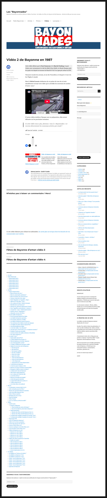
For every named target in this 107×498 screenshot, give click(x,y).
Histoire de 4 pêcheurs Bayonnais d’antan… (21, 306)
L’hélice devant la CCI (15, 382)
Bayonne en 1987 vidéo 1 (16, 432)
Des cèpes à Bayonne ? (15, 334)
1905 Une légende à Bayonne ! (16, 420)
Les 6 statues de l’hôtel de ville (17, 374)
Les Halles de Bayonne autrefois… (18, 318)
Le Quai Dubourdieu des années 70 (18, 380)
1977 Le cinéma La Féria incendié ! (17, 400)
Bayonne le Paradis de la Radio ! (18, 377)
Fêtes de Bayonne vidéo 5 (16, 448)
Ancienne (11, 76)
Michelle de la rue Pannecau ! (17, 305)
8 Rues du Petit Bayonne (17, 359)
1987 (8, 76)
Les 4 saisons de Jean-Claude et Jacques (20, 303)
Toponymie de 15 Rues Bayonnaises (20, 362)
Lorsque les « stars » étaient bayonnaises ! (20, 309)
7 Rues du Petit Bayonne (17, 357)
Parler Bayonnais (18, 21)
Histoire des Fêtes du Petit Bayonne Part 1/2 (22, 412)
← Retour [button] (79, 99)
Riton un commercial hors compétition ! (88, 224)
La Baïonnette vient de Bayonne (18, 371)
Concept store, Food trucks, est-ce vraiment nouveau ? (23, 329)
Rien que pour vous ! (83, 254)
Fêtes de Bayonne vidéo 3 (16, 445)
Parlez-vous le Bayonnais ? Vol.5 (17, 465)
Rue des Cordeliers (16, 352)
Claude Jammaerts (14, 410)
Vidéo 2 (12, 80)
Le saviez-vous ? (13, 336)
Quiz (79, 177)
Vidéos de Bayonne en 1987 (16, 430)
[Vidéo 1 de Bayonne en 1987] (49, 160)
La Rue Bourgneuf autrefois (17, 379)
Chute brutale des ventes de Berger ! (20, 407)
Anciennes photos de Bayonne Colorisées (88, 220)
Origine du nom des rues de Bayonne (19, 346)
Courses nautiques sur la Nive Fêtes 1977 (19, 427)
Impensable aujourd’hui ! (16, 338)
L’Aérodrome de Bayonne (16, 364)
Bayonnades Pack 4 (14, 283)
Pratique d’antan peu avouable (17, 331)
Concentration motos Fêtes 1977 (17, 428)
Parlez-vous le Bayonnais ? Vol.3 (17, 461)
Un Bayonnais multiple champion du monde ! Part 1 (23, 415)
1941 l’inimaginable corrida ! (17, 342)
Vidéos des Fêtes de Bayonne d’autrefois (19, 438)
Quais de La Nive (16, 356)
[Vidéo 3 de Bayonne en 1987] (65, 160)
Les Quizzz (56, 21)
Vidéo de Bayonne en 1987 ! (32, 164)
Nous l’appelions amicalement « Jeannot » (20, 308)
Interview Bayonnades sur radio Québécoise (89, 216)
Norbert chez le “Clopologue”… (18, 311)
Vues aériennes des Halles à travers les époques (22, 323)
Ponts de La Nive (16, 354)
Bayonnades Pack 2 (14, 280)
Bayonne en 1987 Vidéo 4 (16, 437)
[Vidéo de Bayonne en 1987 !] (32, 158)
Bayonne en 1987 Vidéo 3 (16, 435)
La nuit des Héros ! (15, 376)
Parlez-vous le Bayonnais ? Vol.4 (17, 463)
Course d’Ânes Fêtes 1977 (15, 425)
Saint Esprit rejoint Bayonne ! (17, 372)
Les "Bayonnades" (17, 11)
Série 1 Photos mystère (14, 394)
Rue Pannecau (15, 349)
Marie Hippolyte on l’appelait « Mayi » (19, 300)
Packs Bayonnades (82, 174)
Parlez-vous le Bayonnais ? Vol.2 (17, 460)
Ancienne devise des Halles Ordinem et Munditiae (22, 333)
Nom (81, 105)
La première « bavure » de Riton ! (86, 237)
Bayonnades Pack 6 (14, 286)
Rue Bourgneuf (15, 347)
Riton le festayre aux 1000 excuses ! (19, 296)
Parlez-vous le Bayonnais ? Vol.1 (17, 458)
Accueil (9, 21)
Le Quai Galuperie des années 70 (18, 339)
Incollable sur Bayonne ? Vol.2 (16, 456)
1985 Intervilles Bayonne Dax (16, 392)
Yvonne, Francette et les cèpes (17, 298)
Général (80, 171)
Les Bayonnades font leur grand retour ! (88, 192)
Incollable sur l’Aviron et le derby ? (17, 453)
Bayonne (15, 78)
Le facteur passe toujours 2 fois (18, 366)
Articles (30, 21)
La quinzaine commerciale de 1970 (17, 387)
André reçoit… (12, 404)
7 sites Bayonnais (16, 361)
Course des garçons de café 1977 (17, 423)
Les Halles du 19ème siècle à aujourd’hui (20, 324)
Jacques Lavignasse (15, 405)
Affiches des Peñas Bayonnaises (86, 228)
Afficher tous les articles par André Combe (48, 180)
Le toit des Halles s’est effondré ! (18, 328)
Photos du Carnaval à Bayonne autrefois (19, 390)
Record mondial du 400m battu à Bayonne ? (22, 409)
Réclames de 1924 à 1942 (15, 395)
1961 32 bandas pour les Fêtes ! (16, 389)
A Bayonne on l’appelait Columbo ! (86, 212)
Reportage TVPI (13, 418)
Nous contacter (83, 157)
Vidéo (8, 80)
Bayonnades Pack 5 (14, 285)
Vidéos (46, 21)
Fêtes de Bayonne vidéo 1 (16, 442)
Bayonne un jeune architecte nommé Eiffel (20, 367)
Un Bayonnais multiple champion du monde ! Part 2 (23, 417)
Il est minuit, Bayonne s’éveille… (18, 319)
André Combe (10, 70)
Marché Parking (13, 397)
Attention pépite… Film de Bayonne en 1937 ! (89, 250)
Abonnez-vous (12, 486)
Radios (80, 179)
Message (79, 118)
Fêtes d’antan (12, 399)
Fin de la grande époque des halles (18, 316)
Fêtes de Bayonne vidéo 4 (16, 446)
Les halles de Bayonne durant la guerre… (20, 321)
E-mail (82, 111)
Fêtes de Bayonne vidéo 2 (16, 443)
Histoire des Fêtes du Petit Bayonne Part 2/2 (22, 413)
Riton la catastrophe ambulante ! (18, 295)
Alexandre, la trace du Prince (17, 313)
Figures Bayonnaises (14, 291)
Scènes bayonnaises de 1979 (17, 450)
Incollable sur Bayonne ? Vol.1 (16, 455)
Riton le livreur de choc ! (16, 293)
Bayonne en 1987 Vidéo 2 (16, 433)
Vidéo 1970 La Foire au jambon (16, 422)
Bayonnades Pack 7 (14, 288)
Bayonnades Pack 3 (14, 281)
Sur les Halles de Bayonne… (16, 314)
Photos (38, 21)
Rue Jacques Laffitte (16, 351)
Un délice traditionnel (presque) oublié (20, 344)
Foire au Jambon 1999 (83, 241)
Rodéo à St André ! (14, 440)
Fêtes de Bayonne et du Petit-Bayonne (19, 341)
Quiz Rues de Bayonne (14, 466)
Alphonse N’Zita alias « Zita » (17, 301)
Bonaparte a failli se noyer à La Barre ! (19, 369)
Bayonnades (10, 78)
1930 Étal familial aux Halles (17, 326)
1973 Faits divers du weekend (17, 384)
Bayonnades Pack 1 (13, 278)
